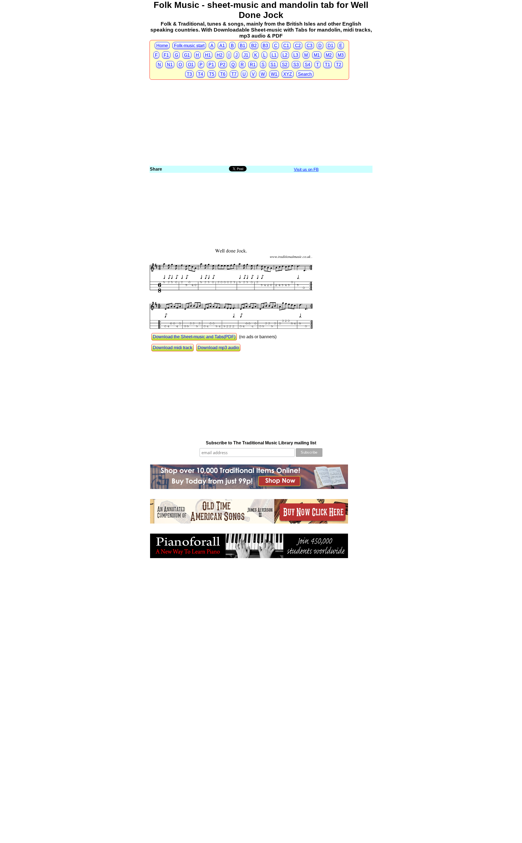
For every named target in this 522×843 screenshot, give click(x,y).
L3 (295, 55)
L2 (284, 55)
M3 (341, 55)
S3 (296, 64)
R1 (253, 64)
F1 (166, 55)
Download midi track (172, 347)
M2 (329, 55)
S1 (273, 64)
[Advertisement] (261, 124)
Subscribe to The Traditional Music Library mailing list (261, 443)
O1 (191, 64)
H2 (219, 55)
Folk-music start (189, 45)
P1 (211, 64)
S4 (307, 64)
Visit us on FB (306, 169)
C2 (298, 45)
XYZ (287, 74)
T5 (211, 74)
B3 (265, 45)
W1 (274, 74)
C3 (309, 45)
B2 (254, 45)
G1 (187, 55)
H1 (208, 55)
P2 (222, 64)
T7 (234, 74)
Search (305, 74)
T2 (338, 64)
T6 (222, 74)
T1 (327, 64)
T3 (189, 74)
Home (162, 45)
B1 (242, 45)
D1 (330, 45)
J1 (246, 55)
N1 (170, 64)
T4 (200, 74)
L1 (274, 55)
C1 (286, 45)
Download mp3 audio (218, 347)
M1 (317, 55)
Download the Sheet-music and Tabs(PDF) (194, 336)
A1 (222, 45)
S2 (284, 64)
